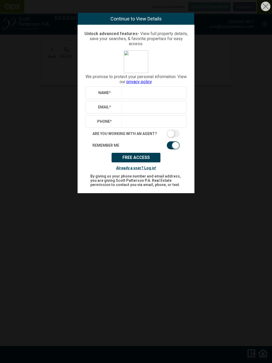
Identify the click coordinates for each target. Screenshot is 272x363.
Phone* (104, 121)
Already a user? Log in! (136, 168)
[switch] (136, 133)
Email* (104, 107)
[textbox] (152, 93)
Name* (104, 93)
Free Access (136, 157)
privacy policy (139, 81)
